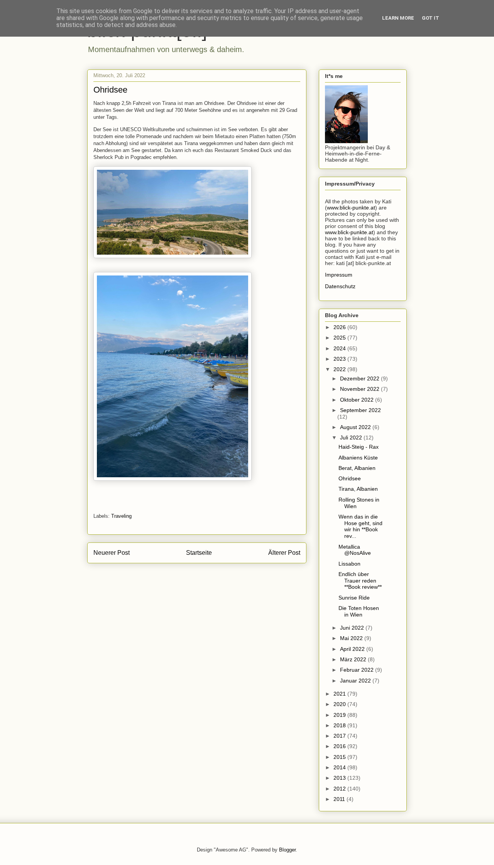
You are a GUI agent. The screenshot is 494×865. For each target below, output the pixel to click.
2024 (340, 348)
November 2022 (360, 389)
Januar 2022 (356, 680)
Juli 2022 (352, 437)
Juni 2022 (352, 628)
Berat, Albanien (357, 468)
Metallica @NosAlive (354, 550)
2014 (340, 767)
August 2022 (356, 427)
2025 (340, 338)
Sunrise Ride (354, 598)
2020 (340, 704)
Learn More (398, 18)
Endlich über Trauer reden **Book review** (360, 580)
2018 (340, 725)
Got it (430, 18)
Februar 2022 (357, 670)
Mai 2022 (352, 638)
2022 (340, 369)
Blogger (287, 850)
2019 (340, 715)
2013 (340, 778)
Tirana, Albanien (358, 489)
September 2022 (360, 410)
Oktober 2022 (357, 400)
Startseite (199, 552)
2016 (340, 746)
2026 (340, 327)
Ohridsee (349, 478)
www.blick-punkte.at (351, 207)
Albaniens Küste (358, 457)
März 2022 (354, 659)
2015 (340, 757)
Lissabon (349, 564)
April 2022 (353, 649)
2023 (340, 359)
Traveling (121, 516)
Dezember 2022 (360, 378)
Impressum (338, 275)
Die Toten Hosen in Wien (358, 611)
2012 (340, 789)
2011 (340, 799)
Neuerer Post (111, 552)
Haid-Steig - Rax (358, 447)
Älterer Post (284, 552)
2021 (340, 694)
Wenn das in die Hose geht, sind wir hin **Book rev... (360, 526)
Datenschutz (340, 286)
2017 (340, 736)
